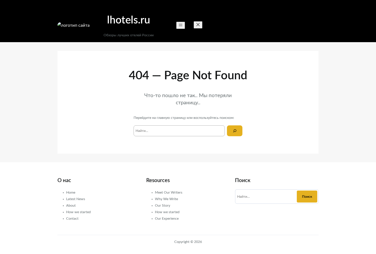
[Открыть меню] (180, 25)
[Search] (234, 130)
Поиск (307, 196)
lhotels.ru (128, 20)
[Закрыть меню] (198, 24)
